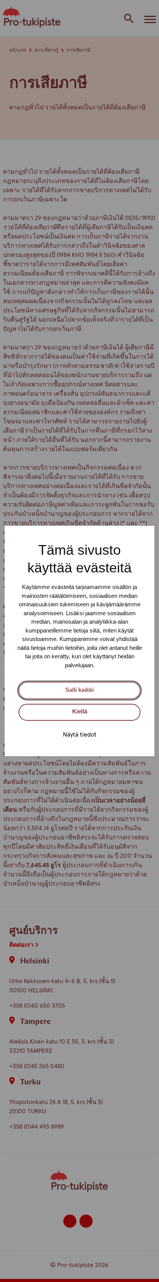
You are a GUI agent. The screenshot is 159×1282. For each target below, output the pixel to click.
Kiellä (79, 711)
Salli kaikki (79, 689)
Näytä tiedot (79, 735)
